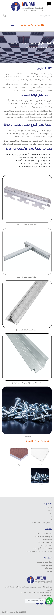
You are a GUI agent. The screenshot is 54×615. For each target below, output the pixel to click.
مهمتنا (50, 516)
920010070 (27, 25)
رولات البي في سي (45, 545)
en (12, 25)
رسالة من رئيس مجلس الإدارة (42, 522)
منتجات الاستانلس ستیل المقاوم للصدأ (39, 551)
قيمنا (50, 519)
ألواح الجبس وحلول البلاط (43, 536)
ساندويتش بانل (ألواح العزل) (42, 548)
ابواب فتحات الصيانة (45, 542)
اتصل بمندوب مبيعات (44, 562)
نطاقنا (50, 510)
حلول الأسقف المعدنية (44, 533)
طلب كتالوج (48, 568)
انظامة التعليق (47, 539)
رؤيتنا (50, 513)
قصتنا (50, 507)
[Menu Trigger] (49, 4)
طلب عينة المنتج (46, 565)
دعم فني (49, 571)
